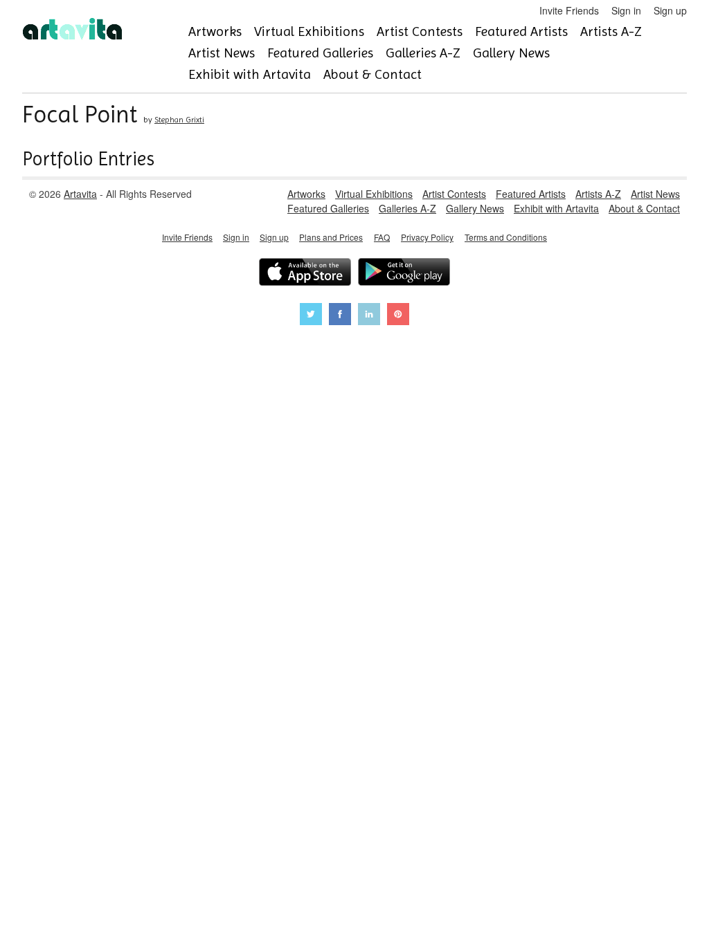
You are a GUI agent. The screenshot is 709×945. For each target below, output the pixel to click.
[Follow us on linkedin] (369, 316)
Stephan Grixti (179, 120)
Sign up (670, 10)
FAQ (382, 237)
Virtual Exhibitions (309, 31)
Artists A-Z (611, 31)
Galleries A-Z (423, 53)
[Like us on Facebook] (340, 316)
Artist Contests (420, 31)
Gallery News (511, 53)
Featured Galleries (320, 53)
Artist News (221, 53)
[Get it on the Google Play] (404, 273)
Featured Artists (521, 31)
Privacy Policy (427, 237)
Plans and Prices (331, 237)
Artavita (80, 194)
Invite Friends (569, 10)
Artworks (215, 31)
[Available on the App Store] (305, 273)
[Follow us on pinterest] (398, 316)
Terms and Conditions (506, 237)
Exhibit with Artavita (249, 74)
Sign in (626, 10)
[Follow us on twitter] (311, 316)
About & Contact (372, 74)
